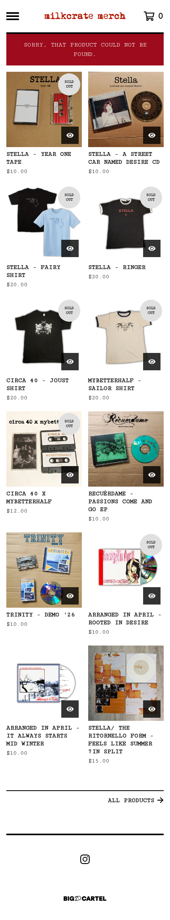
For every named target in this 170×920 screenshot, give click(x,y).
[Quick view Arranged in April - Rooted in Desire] (152, 596)
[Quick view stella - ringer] (152, 248)
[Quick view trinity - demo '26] (70, 596)
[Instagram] (85, 859)
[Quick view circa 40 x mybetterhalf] (70, 474)
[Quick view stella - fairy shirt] (70, 248)
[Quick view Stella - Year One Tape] (70, 135)
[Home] (85, 16)
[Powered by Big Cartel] (85, 898)
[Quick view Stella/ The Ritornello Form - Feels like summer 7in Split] (152, 709)
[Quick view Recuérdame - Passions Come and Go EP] (152, 474)
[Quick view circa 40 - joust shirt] (70, 361)
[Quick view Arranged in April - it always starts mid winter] (70, 709)
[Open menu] (12, 16)
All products (131, 800)
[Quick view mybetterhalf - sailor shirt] (152, 361)
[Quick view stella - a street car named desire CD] (152, 135)
